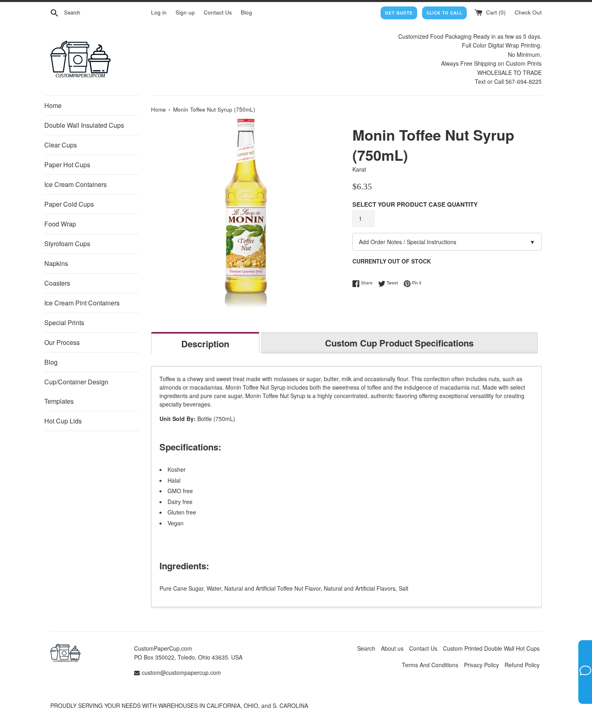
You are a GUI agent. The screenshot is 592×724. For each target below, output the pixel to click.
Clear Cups (60, 144)
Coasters (57, 283)
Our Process (62, 342)
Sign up (185, 12)
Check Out (528, 12)
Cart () (495, 12)
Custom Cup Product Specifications (399, 342)
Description (205, 343)
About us (392, 648)
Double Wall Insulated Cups (84, 125)
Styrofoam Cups (67, 243)
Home (53, 105)
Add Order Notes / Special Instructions (447, 242)
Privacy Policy (481, 665)
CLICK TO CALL (444, 13)
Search (366, 648)
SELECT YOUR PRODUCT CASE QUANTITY (415, 204)
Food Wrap (60, 223)
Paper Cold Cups (69, 204)
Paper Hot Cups (67, 164)
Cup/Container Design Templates (76, 391)
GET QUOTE (399, 13)
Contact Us (218, 12)
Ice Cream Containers (75, 184)
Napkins (56, 263)
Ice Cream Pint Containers (82, 302)
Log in (159, 12)
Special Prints (64, 322)
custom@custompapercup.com (181, 672)
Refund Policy (522, 665)
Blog (246, 12)
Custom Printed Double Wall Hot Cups (491, 648)
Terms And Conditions (430, 665)
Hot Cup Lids (63, 420)
